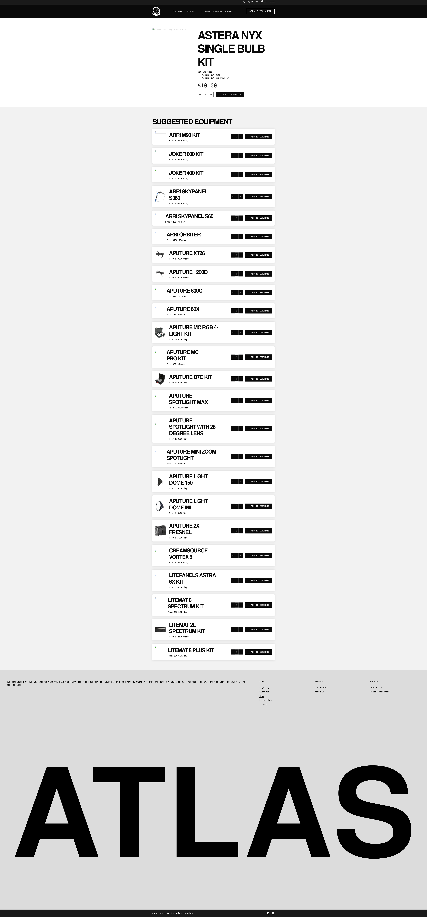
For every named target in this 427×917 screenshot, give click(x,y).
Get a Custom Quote (260, 11)
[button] (247, 136)
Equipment (178, 11)
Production (265, 700)
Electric (264, 692)
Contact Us (376, 687)
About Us (319, 692)
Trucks (190, 11)
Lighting (264, 687)
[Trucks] (196, 11)
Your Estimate (269, 2)
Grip (261, 696)
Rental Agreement (380, 692)
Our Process (321, 687)
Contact (229, 11)
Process (205, 11)
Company (217, 11)
